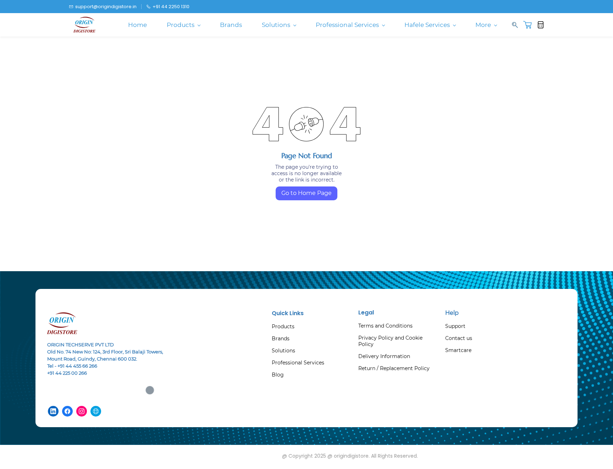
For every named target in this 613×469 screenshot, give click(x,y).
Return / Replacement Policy (394, 368)
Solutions (283, 350)
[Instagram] (81, 411)
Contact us (458, 338)
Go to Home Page (306, 193)
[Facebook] (67, 411)
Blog (278, 375)
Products (283, 326)
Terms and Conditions (385, 326)
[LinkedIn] (53, 411)
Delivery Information (384, 356)
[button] (530, 25)
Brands (280, 338)
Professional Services (298, 362)
